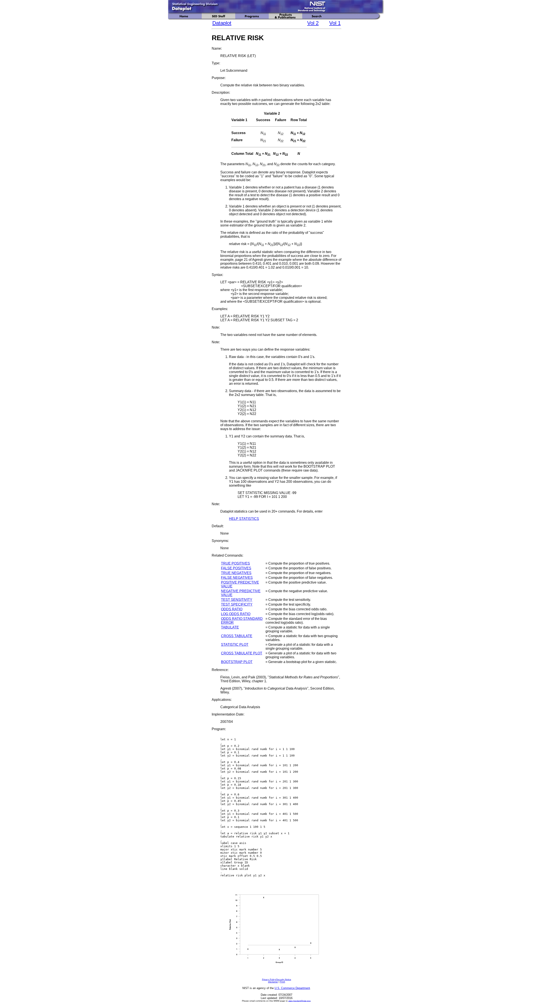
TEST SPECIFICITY (237, 604)
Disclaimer (273, 982)
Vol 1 (335, 23)
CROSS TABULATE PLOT (241, 653)
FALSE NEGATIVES (237, 577)
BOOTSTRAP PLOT (237, 662)
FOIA (282, 982)
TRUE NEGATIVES (236, 573)
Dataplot (221, 23)
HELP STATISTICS (244, 519)
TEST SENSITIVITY (236, 600)
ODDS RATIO (231, 609)
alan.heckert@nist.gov (299, 1001)
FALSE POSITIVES (236, 568)
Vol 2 (313, 23)
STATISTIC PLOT (234, 644)
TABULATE (230, 627)
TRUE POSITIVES (235, 563)
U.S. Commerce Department (292, 988)
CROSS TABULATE (236, 636)
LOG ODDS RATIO (235, 614)
